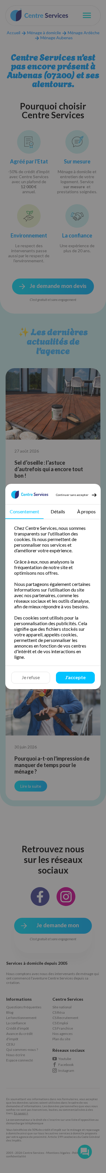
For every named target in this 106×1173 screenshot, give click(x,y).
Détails (58, 511)
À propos (86, 511)
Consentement (24, 511)
